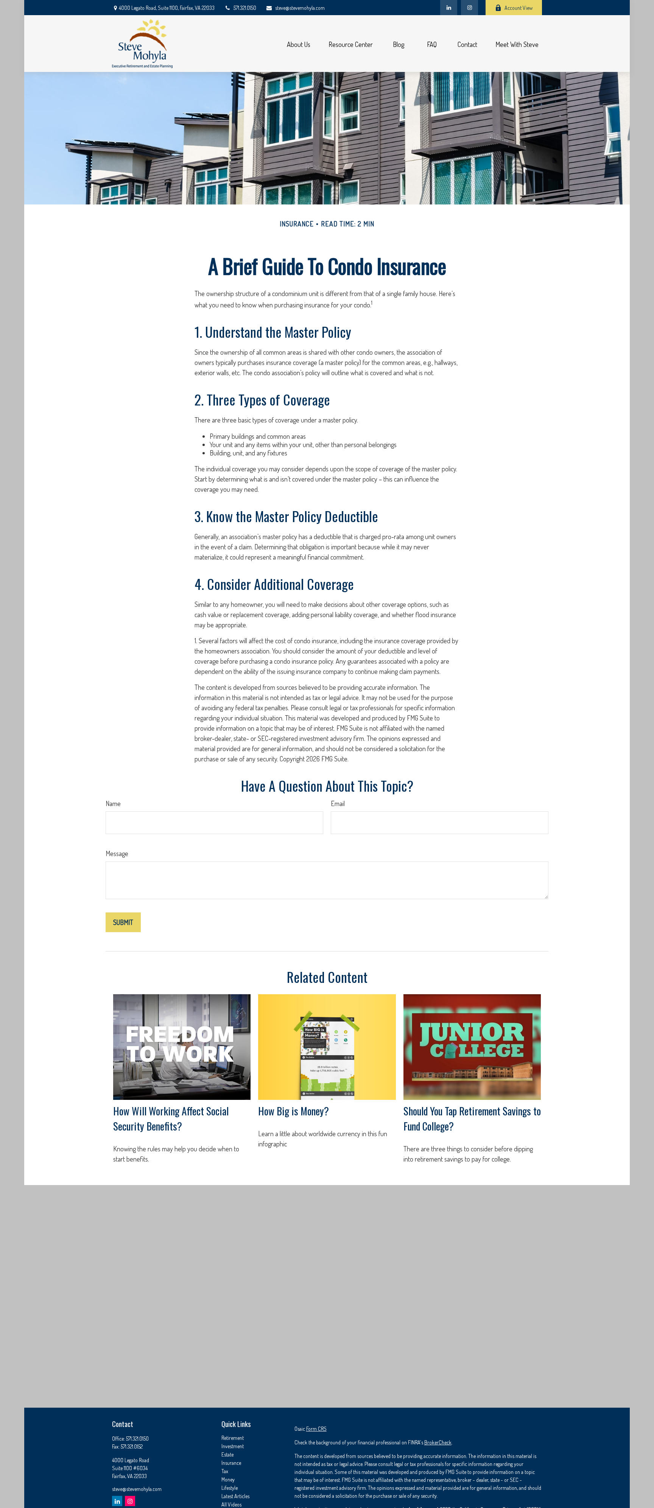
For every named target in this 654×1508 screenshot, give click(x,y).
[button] (298, 44)
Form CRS (316, 1428)
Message (117, 853)
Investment (232, 1446)
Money (228, 1479)
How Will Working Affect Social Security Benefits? (171, 1118)
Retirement (232, 1438)
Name (113, 803)
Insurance (231, 1463)
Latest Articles (235, 1496)
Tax (224, 1471)
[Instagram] (130, 1501)
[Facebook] (469, 7)
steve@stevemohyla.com (300, 8)
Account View (519, 8)
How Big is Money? (293, 1110)
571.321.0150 (245, 8)
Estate (227, 1454)
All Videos (231, 1504)
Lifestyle (229, 1488)
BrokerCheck (438, 1442)
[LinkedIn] (448, 7)
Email (338, 803)
